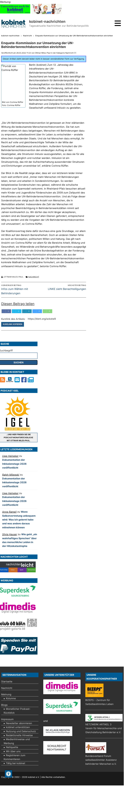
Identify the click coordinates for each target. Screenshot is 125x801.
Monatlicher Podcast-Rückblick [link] (17, 710)
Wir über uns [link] (13, 751)
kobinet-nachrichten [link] (47, 21)
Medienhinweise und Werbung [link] (17, 741)
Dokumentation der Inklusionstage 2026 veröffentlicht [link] (14, 463)
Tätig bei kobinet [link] (15, 763)
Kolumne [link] (11, 698)
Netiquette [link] (12, 747)
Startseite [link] (6, 681)
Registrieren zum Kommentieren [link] (14, 757)
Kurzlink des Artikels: (13, 319)
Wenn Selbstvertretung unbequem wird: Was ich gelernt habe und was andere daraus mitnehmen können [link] (19, 519)
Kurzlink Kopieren (12, 324)
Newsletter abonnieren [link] (19, 723)
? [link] (75, 53)
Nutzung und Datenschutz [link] (21, 731)
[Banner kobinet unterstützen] (15, 13)
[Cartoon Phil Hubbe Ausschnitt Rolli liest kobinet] (47, 13)
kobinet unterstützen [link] (18, 727)
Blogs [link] (4, 704)
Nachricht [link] (33, 277)
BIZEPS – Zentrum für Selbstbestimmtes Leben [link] (99, 702)
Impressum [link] (7, 719)
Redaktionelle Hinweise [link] (19, 735)
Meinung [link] (6, 694)
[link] (8, 773)
